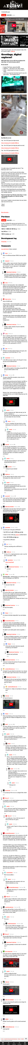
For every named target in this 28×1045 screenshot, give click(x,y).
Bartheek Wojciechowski (10, 620)
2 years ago (11, 713)
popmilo (8, 410)
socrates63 (7, 496)
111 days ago (19, 324)
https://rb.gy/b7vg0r (10, 562)
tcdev (6, 348)
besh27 (9, 743)
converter (17, 534)
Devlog (25, 1044)
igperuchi (7, 444)
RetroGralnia (7, 790)
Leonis (6, 333)
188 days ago (10, 333)
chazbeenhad (7, 357)
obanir (6, 253)
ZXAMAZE (7, 1019)
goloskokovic (7, 527)
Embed (22, 1038)
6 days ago (11, 261)
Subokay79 (7, 261)
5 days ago (19, 272)
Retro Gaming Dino (8, 951)
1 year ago (12, 357)
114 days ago (14, 299)
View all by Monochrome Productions (10, 1038)
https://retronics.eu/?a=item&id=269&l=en (10, 153)
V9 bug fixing (3, 241)
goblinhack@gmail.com (9, 1026)
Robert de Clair (8, 299)
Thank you (13, 51)
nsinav (6, 282)
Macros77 (7, 798)
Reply (4, 257)
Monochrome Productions (11, 272)
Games (2, 1040)
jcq (7, 544)
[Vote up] (1, 253)
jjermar (6, 375)
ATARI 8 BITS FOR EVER (9, 506)
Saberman (7, 695)
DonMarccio (7, 474)
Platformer (6, 1040)
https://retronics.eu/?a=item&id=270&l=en (10, 148)
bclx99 (6, 724)
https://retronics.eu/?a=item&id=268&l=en (10, 143)
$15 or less (10, 1040)
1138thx (6, 574)
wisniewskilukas (10, 872)
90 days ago (10, 282)
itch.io (2, 1038)
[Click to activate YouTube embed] (9, 159)
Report (19, 1038)
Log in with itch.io (4, 249)
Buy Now (3, 15)
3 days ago (10, 253)
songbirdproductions (9, 907)
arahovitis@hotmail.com (10, 669)
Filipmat (6, 613)
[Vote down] (1, 254)
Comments (19, 1044)
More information (4, 212)
